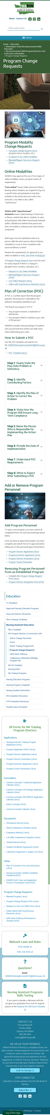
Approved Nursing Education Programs (22, 608)
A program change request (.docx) (23, 151)
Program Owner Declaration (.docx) (21, 768)
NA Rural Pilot (14, 669)
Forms (12, 642)
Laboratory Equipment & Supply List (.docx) (24, 852)
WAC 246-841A (24, 952)
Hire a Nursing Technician (16, 619)
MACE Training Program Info (22, 646)
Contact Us (21, 18)
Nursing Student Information (18, 690)
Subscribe (24, 1090)
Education (15, 44)
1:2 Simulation (11, 603)
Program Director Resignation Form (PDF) (26, 582)
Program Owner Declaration (20, 562)
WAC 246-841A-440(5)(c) (32, 255)
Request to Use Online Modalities (23, 271)
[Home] (25, 8)
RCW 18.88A (24, 947)
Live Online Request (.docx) (20, 281)
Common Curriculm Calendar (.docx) (20, 809)
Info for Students (15, 665)
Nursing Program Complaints (18, 685)
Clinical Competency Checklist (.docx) (21, 828)
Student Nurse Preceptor (16, 707)
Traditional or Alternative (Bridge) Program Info (24, 659)
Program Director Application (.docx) (24, 551)
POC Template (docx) (18, 353)
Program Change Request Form (20, 260)
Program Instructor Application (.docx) (24, 555)
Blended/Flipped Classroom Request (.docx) (24, 276)
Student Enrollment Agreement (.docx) (22, 847)
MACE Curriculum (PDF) (16, 804)
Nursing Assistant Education (20, 625)
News (12, 18)
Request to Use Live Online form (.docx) (23, 906)
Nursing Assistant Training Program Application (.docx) (21, 743)
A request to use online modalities (23, 157)
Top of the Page (12, 1112)
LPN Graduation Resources (17, 701)
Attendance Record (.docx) (17, 823)
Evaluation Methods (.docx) (17, 832)
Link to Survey (24, 1070)
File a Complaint (14, 629)
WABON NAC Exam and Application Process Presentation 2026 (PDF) (21, 881)
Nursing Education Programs (18, 679)
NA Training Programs (17, 673)
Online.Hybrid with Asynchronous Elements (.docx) (20, 912)
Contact (37, 1110)
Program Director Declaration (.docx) (24, 558)
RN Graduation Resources (17, 696)
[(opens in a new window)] (20, 1096)
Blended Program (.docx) (16, 896)
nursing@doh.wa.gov (24, 1037)
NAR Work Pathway (18, 654)
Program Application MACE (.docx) (20, 749)
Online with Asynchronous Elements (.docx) (27, 284)
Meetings (28, 1110)
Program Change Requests (22, 650)
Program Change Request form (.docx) (22, 901)
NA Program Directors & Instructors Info (25, 633)
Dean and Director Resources (18, 614)
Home (5, 44)
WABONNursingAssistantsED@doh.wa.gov (24, 976)
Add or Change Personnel (20, 638)
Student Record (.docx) (16, 842)
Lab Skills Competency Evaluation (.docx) (23, 837)
